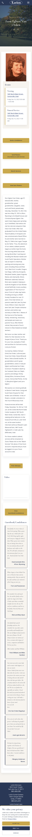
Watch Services (16, 171)
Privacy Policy (12, 819)
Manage (16, 833)
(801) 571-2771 (16, 801)
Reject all (16, 828)
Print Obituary (16, 466)
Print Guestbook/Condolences (16, 512)
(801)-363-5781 (16, 791)
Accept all (15, 823)
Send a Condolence (16, 140)
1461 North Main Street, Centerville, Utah (15, 95)
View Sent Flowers (16, 185)
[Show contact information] (2, 2)
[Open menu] (28, 3)
